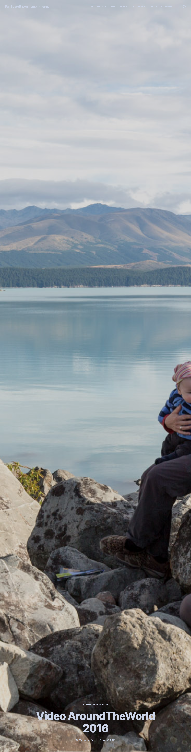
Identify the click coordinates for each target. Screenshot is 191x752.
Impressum (166, 6)
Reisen (141, 6)
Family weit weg (16, 6)
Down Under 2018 (97, 6)
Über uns (152, 6)
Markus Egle (89, 740)
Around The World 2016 (122, 6)
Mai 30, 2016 (109, 740)
